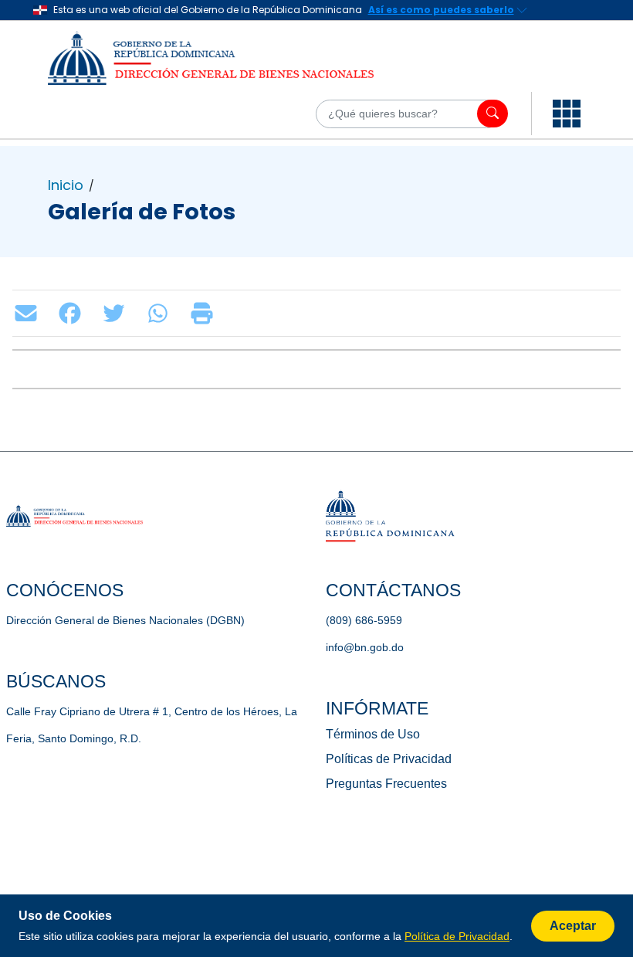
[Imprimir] (205, 313)
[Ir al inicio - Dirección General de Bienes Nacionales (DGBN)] (232, 58)
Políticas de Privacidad (389, 758)
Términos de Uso (373, 734)
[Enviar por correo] (29, 313)
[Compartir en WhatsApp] (161, 313)
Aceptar (573, 925)
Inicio (65, 185)
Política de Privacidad (457, 936)
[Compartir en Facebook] (73, 313)
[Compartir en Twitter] (117, 313)
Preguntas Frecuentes (386, 783)
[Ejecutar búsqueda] (492, 113)
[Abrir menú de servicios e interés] (566, 113)
